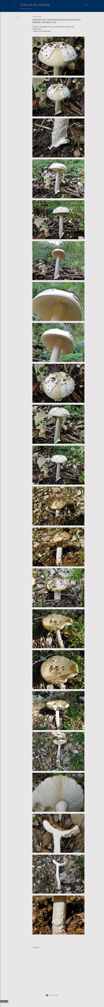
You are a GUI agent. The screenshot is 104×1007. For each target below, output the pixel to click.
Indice (31, 9)
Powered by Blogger (53, 995)
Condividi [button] (17, 16)
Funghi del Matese (35, 5)
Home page (24, 9)
